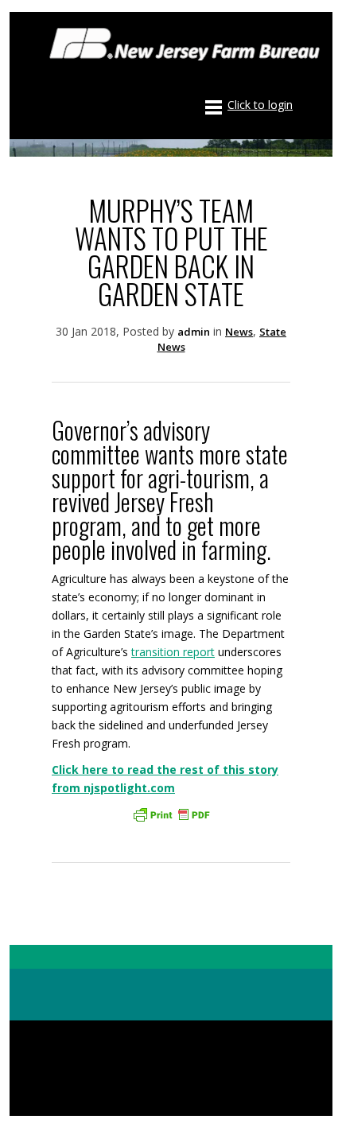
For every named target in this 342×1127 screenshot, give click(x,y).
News (239, 331)
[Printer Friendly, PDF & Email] (171, 814)
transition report (173, 651)
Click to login (260, 104)
